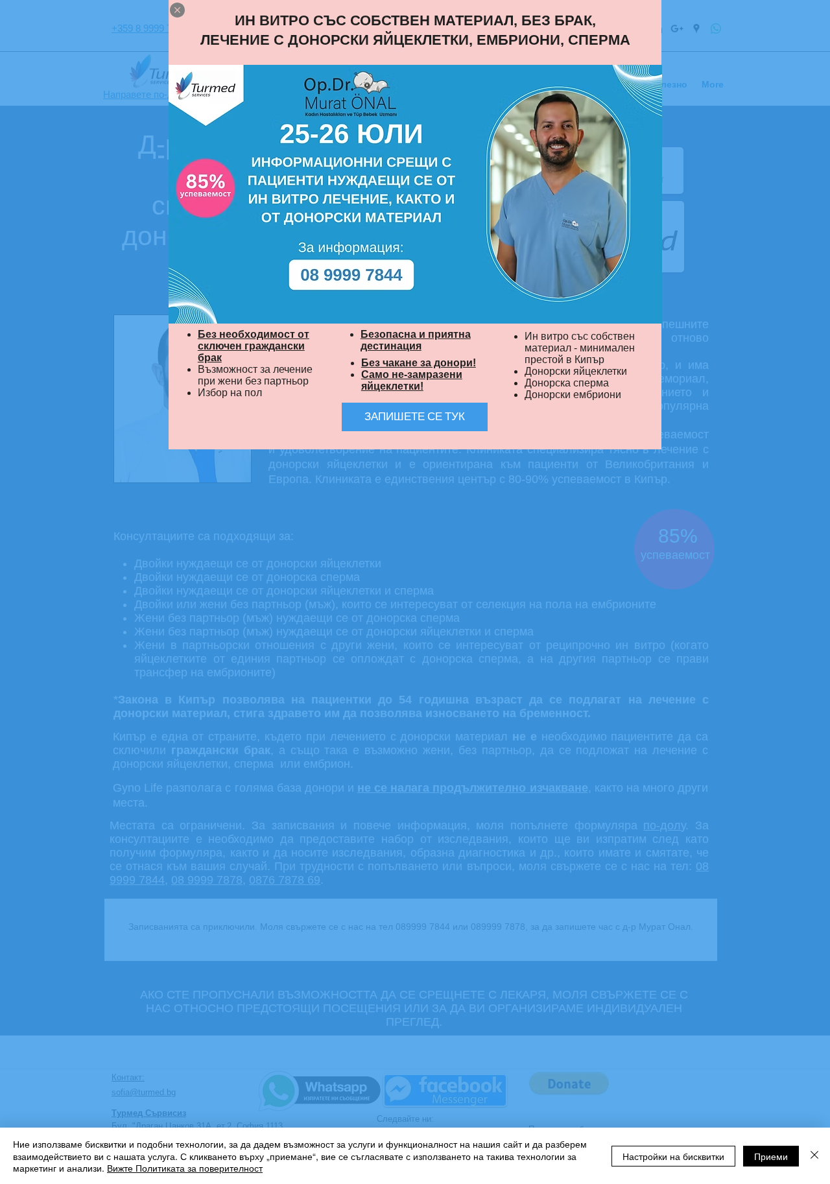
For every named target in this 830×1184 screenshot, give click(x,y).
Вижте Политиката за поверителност (185, 1167)
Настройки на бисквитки (673, 1156)
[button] (177, 10)
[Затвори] (814, 1156)
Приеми (771, 1156)
